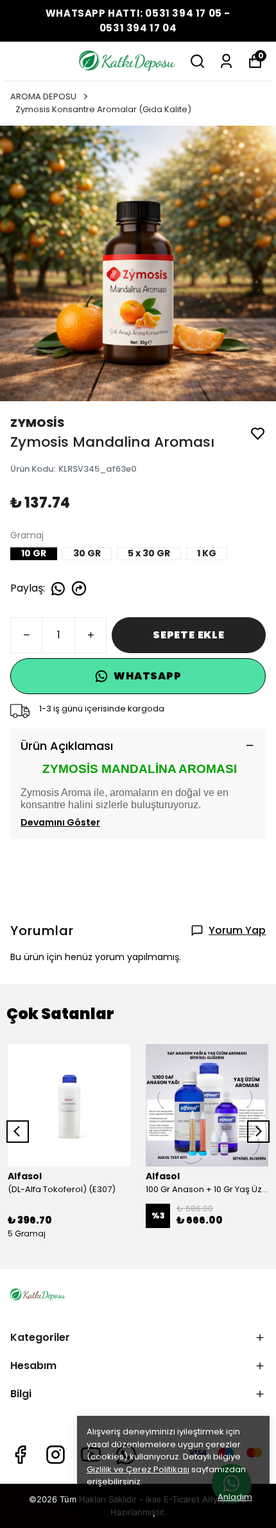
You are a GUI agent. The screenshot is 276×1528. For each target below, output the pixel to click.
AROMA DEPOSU (43, 96)
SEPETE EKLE (189, 634)
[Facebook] (20, 1455)
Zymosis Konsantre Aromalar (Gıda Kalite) (103, 109)
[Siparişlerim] (226, 61)
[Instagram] (55, 1455)
